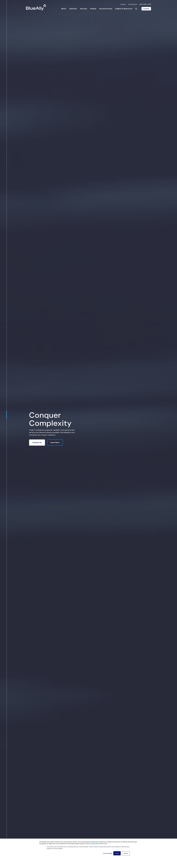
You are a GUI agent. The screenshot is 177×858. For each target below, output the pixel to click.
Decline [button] (126, 853)
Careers (123, 4)
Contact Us (37, 442)
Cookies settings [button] (107, 853)
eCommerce (132, 4)
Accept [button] (117, 853)
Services (83, 9)
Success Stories (105, 9)
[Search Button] (136, 9)
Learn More (55, 442)
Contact (146, 9)
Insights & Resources (123, 9)
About (63, 9)
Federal (93, 9)
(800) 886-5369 (145, 4)
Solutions (73, 9)
